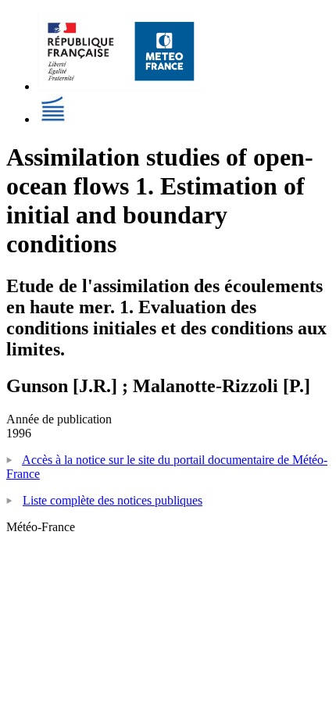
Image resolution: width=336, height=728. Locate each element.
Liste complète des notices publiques (112, 500)
